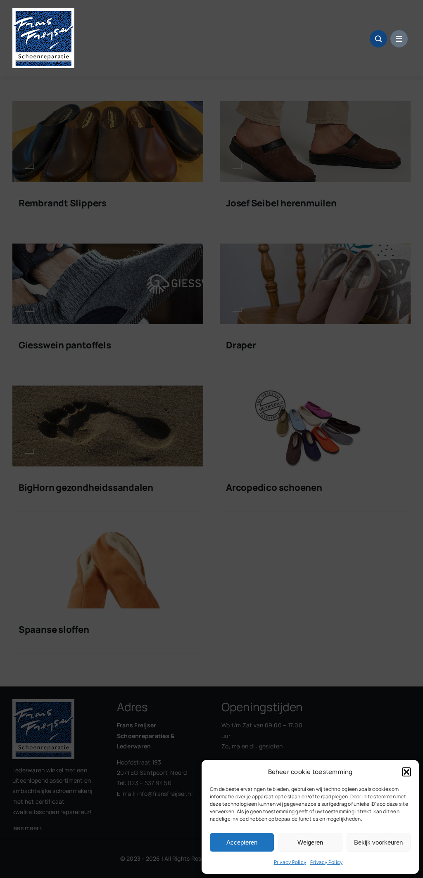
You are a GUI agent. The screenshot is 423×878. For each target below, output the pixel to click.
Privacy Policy (290, 862)
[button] (406, 772)
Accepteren (241, 842)
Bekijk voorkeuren (378, 842)
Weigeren (310, 842)
